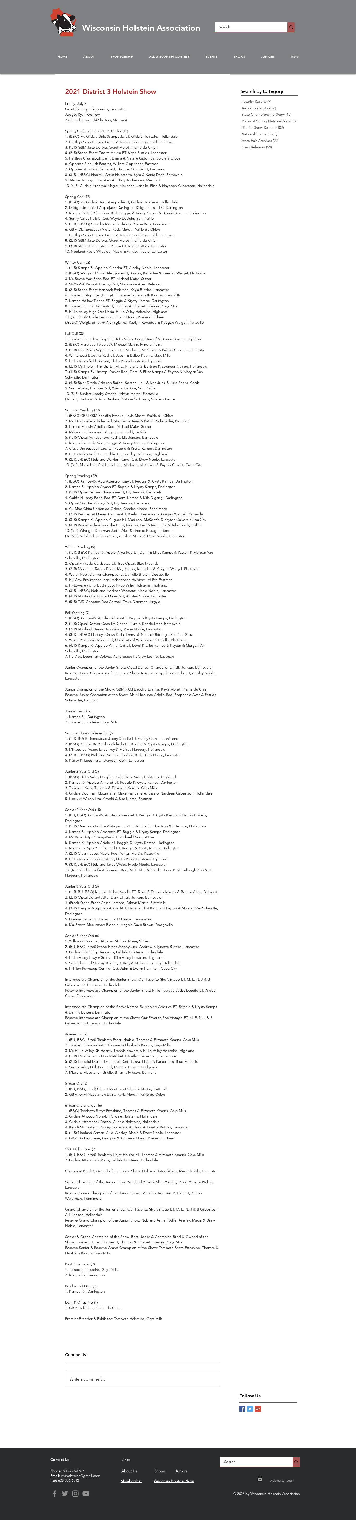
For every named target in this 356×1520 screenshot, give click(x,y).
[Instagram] (75, 1493)
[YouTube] (86, 1493)
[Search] (291, 27)
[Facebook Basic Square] (242, 1409)
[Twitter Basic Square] (250, 1409)
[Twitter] (65, 1493)
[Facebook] (54, 1493)
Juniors (181, 1471)
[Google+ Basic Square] (258, 1409)
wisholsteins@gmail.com (80, 1475)
